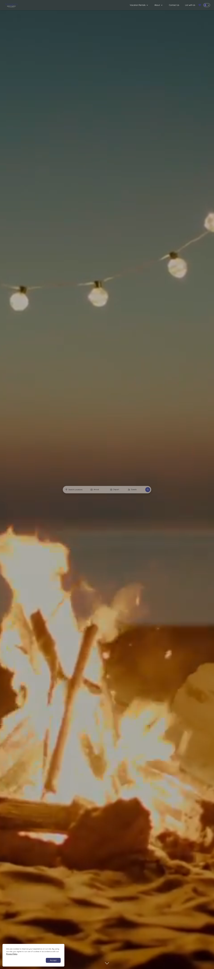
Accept (53, 960)
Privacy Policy (11, 954)
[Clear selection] (85, 489)
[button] (199, 5)
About (157, 5)
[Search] (147, 489)
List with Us (190, 5)
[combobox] (75, 489)
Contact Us (174, 5)
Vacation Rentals (138, 5)
